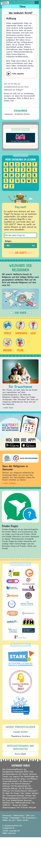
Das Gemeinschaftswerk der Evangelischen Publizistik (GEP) (15, 770)
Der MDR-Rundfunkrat (21, 802)
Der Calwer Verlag (29, 793)
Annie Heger (20, 754)
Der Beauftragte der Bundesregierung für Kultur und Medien (20, 777)
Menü (37, 2)
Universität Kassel (10, 781)
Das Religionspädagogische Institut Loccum (19, 796)
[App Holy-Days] (20, 430)
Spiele (7, 333)
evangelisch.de (8, 828)
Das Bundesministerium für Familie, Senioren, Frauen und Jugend (19, 774)
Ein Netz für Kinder (10, 793)
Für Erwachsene (29, 818)
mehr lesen (8, 407)
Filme (20, 350)
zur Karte (20, 312)
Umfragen (20, 333)
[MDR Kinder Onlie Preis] (20, 705)
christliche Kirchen (22, 114)
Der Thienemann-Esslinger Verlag (16, 795)
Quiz (33, 333)
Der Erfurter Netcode (26, 807)
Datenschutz (19, 815)
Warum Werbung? (20, 129)
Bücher (7, 350)
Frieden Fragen (10, 526)
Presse (5, 818)
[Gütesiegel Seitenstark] (20, 658)
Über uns (30, 815)
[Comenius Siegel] (20, 681)
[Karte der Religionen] (20, 299)
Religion (8, 241)
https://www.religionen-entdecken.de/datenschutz (17, 55)
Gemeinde (8, 114)
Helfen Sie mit (8, 820)
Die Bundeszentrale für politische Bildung (16, 787)
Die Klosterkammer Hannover (23, 791)
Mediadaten (15, 818)
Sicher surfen (22, 820)
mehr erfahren (10, 483)
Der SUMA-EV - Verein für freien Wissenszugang (18, 805)
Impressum (6, 815)
